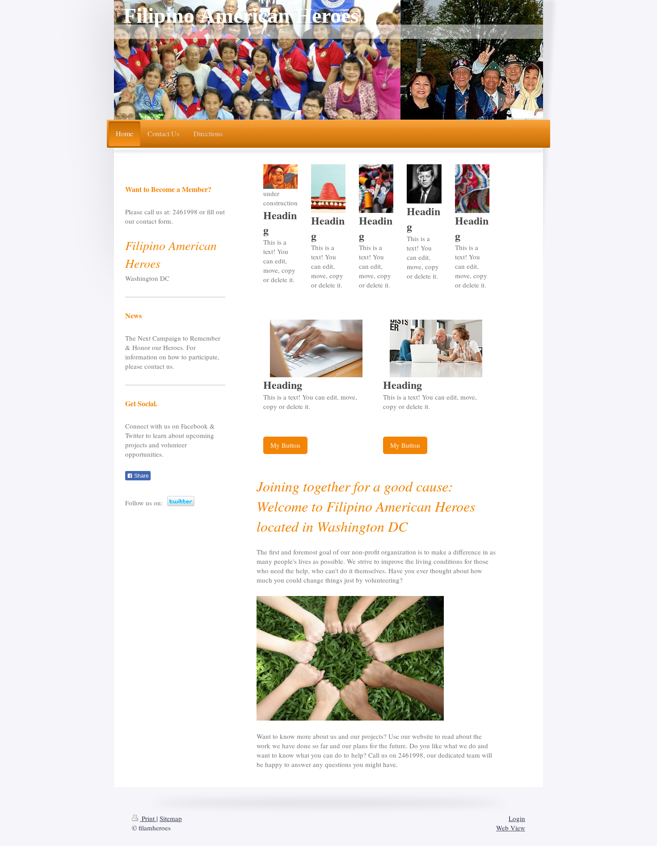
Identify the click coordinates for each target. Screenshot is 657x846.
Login (517, 818)
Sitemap (171, 818)
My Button (285, 445)
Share (141, 476)
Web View (510, 827)
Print (148, 818)
